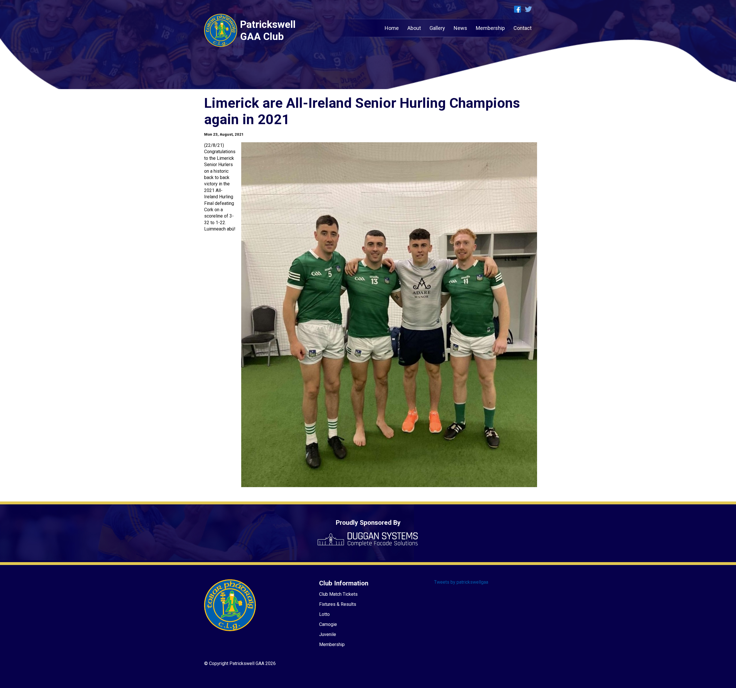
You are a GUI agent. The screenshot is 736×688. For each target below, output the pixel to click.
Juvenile (327, 634)
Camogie (328, 624)
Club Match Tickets (338, 594)
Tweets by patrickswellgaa (461, 582)
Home (392, 28)
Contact (522, 28)
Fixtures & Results (337, 604)
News (460, 28)
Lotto (324, 614)
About (414, 28)
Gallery (437, 28)
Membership (490, 28)
